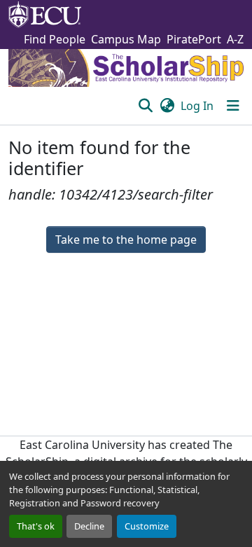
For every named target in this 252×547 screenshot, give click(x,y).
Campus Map (126, 39)
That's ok (36, 526)
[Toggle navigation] (233, 105)
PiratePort (194, 39)
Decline (89, 526)
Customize (147, 526)
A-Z (235, 39)
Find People (54, 39)
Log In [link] (197, 105)
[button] (145, 105)
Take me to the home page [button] (126, 239)
